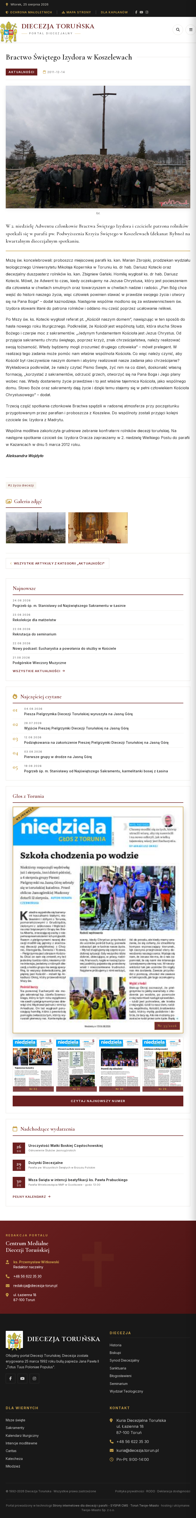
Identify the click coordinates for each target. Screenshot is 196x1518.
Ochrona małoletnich (31, 12)
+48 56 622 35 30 (27, 1276)
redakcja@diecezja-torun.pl (35, 1285)
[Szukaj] (178, 30)
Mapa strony (78, 12)
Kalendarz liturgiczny (22, 1435)
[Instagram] (147, 12)
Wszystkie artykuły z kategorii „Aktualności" (59, 563)
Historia (115, 1345)
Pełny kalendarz (29, 1196)
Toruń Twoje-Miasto (144, 1505)
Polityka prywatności (129, 1491)
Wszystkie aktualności (36, 671)
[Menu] (190, 30)
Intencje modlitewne (21, 1443)
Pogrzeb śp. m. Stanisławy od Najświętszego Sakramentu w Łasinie (69, 603)
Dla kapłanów (114, 12)
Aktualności (21, 72)
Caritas (11, 1451)
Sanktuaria (118, 1368)
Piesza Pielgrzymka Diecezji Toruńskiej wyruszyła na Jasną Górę (78, 711)
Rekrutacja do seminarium (34, 631)
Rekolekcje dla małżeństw (34, 617)
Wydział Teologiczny (126, 1391)
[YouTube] (141, 12)
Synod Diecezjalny (124, 1360)
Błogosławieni (120, 1376)
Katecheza (14, 1459)
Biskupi (115, 1353)
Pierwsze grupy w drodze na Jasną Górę (58, 754)
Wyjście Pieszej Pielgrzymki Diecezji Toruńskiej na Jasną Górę (76, 725)
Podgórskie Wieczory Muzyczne (39, 660)
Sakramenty (15, 1428)
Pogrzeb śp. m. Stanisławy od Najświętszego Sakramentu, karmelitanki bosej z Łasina (96, 768)
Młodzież (13, 1466)
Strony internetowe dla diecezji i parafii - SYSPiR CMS (90, 1505)
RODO (150, 1491)
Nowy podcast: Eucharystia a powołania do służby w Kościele (64, 646)
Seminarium (119, 1384)
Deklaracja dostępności (173, 1491)
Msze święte (15, 1420)
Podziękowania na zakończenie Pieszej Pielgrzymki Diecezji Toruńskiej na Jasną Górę (96, 740)
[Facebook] (136, 12)
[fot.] (98, 147)
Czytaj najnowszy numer (98, 1101)
